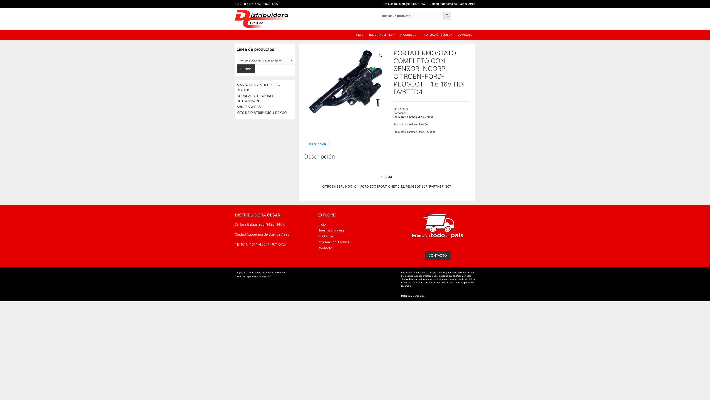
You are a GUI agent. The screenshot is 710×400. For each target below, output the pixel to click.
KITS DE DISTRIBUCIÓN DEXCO (262, 113)
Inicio (360, 34)
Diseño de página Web (246, 276)
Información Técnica (437, 34)
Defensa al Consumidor (413, 295)
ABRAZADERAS (249, 107)
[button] (380, 55)
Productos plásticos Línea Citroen (413, 116)
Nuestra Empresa (381, 34)
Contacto (465, 34)
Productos (408, 34)
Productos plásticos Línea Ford (411, 124)
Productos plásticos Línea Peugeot (414, 131)
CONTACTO (437, 255)
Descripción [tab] (316, 144)
